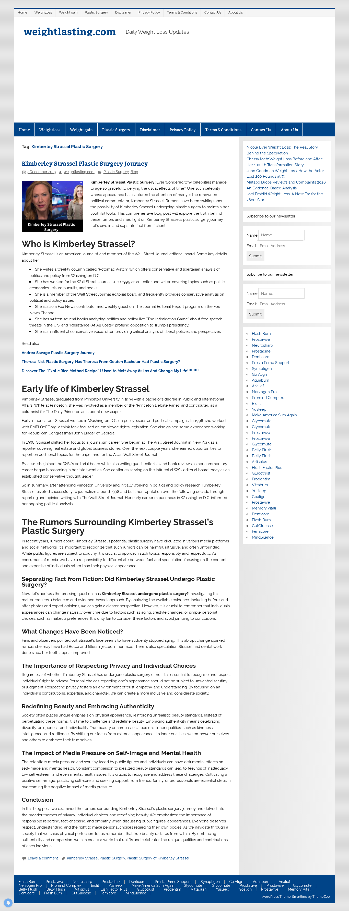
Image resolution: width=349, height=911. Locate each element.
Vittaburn (260, 485)
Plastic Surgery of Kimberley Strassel (158, 858)
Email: (252, 246)
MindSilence (263, 537)
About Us (235, 12)
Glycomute (262, 421)
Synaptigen (262, 368)
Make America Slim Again (274, 415)
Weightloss (43, 12)
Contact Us (212, 12)
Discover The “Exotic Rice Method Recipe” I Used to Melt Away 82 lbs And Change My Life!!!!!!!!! (110, 371)
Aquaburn (260, 380)
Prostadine (261, 351)
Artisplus (259, 461)
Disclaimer (123, 12)
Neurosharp (262, 345)
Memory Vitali (264, 508)
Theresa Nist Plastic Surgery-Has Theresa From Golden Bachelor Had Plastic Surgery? (101, 361)
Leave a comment (43, 858)
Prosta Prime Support (270, 362)
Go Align (259, 374)
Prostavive (261, 339)
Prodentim (261, 479)
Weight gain (68, 12)
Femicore (260, 531)
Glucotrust (261, 473)
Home (22, 12)
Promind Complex (268, 397)
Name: (252, 235)
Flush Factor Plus (267, 467)
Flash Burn (261, 333)
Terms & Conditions (182, 12)
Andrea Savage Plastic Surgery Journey (58, 352)
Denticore (260, 357)
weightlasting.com (70, 31)
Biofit (256, 403)
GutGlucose (262, 526)
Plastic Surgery (96, 12)
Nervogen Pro (264, 392)
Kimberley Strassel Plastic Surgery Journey (85, 163)
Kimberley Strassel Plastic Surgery (96, 858)
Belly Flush (262, 450)
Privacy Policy (149, 12)
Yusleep (259, 409)
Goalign (258, 496)
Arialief (258, 386)
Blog (134, 172)
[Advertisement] (174, 84)
